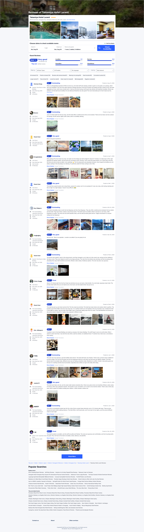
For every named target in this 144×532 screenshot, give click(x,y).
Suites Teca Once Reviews (76, 483)
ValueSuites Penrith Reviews (62, 483)
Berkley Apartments (107, 485)
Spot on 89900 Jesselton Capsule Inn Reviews (39, 481)
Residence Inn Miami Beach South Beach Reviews (40, 479)
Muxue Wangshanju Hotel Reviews (90, 505)
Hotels (35, 463)
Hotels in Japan (42, 463)
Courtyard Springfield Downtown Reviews (65, 476)
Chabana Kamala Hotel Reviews (36, 483)
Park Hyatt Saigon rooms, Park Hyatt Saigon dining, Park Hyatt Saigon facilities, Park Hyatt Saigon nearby (54, 503)
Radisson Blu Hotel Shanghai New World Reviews (40, 507)
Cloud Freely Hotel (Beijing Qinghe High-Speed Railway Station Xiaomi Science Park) (65, 485)
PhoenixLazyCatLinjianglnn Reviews (84, 510)
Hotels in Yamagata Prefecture (55, 463)
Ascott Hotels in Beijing (75, 505)
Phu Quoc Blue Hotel (82, 488)
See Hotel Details (71, 19)
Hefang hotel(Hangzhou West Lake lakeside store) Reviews (68, 507)
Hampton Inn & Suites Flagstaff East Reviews (66, 472)
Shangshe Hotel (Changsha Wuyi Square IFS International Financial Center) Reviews (49, 474)
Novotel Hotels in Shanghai (35, 505)
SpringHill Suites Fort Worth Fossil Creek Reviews (64, 481)
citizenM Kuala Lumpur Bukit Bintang (66, 488)
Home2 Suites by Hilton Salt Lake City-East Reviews (91, 479)
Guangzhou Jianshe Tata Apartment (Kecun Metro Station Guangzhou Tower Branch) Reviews (51, 510)
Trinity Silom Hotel (51, 488)
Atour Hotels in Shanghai (88, 503)
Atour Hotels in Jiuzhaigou (101, 503)
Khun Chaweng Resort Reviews (36, 472)
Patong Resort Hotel (93, 488)
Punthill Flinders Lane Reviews (83, 476)
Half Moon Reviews (49, 472)
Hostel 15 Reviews (49, 483)
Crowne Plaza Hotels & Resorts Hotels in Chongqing (55, 505)
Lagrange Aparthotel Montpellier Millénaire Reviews (41, 476)
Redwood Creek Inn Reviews (86, 472)
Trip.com (30, 463)
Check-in (33, 47)
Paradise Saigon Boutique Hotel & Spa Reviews (65, 479)
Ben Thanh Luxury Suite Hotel (35, 485)
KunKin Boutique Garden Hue (94, 485)
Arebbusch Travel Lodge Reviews (79, 474)
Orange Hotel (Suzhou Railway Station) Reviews (89, 481)
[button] (131, 2)
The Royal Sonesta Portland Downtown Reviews (100, 474)
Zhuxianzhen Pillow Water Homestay (37, 488)
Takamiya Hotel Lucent (83, 463)
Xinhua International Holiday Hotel (92, 483)
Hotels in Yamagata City (70, 463)
